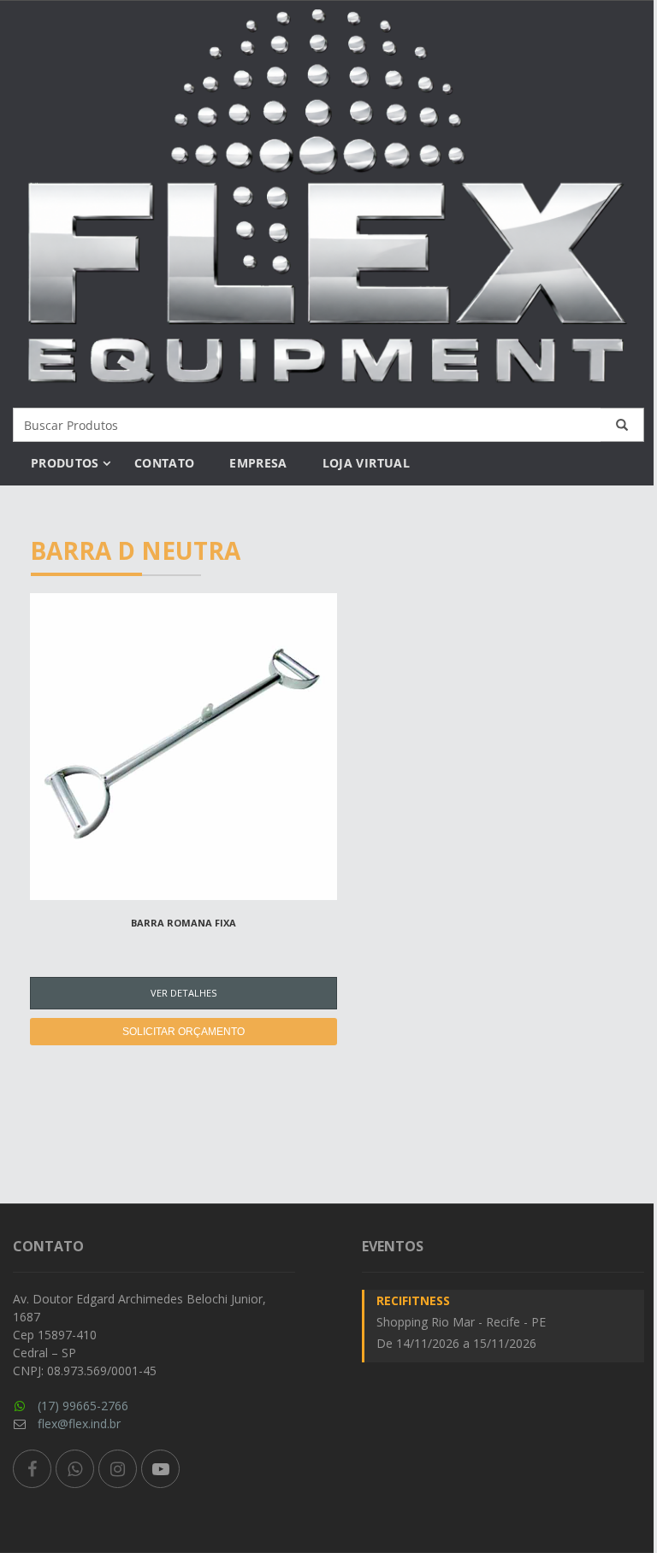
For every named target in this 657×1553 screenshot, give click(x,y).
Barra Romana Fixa (183, 922)
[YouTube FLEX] (160, 1469)
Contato (164, 463)
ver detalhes (183, 992)
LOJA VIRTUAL (366, 463)
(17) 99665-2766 (83, 1405)
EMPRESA (258, 463)
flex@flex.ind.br (79, 1423)
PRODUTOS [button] (65, 463)
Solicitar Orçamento (183, 1032)
